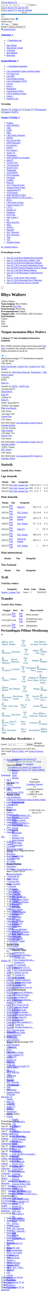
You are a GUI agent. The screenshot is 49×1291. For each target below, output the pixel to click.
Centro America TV (20, 1201)
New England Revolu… (24, 960)
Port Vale (17, 306)
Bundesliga (17, 833)
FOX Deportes (18, 1171)
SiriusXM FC (7, 391)
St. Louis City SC (21, 1005)
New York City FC (22, 967)
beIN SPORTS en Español (18, 158)
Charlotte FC (19, 962)
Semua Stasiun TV (15, 1243)
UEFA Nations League (16, 93)
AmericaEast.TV (19, 1186)
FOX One (16, 1211)
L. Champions (13, 1255)
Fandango (16, 1209)
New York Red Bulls (23, 970)
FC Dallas (18, 1002)
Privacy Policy (18, 751)
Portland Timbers (21, 1012)
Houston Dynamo (21, 995)
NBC (14, 1129)
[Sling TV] (17, 109)
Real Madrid (17, 909)
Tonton (4, 319)
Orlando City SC (21, 972)
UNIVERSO (17, 1169)
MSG (14, 1221)
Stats (3, 321)
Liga (8, 789)
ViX (14, 1236)
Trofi (3, 324)
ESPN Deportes (19, 1139)
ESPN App (24, 386)
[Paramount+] (40, 109)
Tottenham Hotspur (20, 902)
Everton (15, 904)
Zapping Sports (18, 1238)
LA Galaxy (19, 1019)
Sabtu (14, 775)
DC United (19, 977)
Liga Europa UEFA (20, 818)
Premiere (16, 1226)
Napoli (15, 922)
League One (22, 366)
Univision (16, 1174)
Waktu (15, 24)
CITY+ (15, 1204)
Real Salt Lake (20, 1010)
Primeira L (11, 1285)
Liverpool (16, 894)
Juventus (15, 914)
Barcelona (16, 907)
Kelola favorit (9, 29)
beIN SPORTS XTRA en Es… (20, 197)
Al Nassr (16, 939)
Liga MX (16, 858)
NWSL (15, 804)
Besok (14, 773)
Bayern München (19, 929)
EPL (8, 1272)
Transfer (4, 326)
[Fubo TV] (6, 109)
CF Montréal (20, 985)
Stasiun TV (11, 1036)
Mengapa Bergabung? (39, 744)
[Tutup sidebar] (2, 287)
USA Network (18, 1161)
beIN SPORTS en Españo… (24, 1154)
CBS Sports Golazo (20, 1199)
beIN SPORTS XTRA (22, 1191)
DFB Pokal (17, 843)
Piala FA (5, 383)
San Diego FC (21, 1017)
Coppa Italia (17, 845)
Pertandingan (12, 759)
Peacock (15, 1179)
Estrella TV (17, 1206)
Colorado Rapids (21, 1007)
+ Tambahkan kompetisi (17, 66)
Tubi (14, 1233)
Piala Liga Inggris (8, 366)
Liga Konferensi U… (21, 823)
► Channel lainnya (9, 247)
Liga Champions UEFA (17, 81)
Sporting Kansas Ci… (24, 1027)
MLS (9, 1267)
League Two (34, 366)
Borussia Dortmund (20, 932)
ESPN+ (15, 1144)
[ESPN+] (14, 112)
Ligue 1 (15, 835)
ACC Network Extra (21, 1181)
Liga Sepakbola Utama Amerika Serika (29, 799)
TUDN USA (17, 1159)
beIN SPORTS (18, 1122)
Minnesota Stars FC (23, 1014)
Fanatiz (15, 1119)
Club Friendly (7, 430)
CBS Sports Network (21, 1131)
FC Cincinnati (20, 965)
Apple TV (16, 1149)
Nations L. (11, 1260)
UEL (9, 1257)
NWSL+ (15, 1223)
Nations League (19, 820)
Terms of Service (36, 751)
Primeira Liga (18, 838)
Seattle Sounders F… (24, 1022)
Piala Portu (11, 1287)
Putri (9, 1250)
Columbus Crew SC (23, 987)
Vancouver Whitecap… (24, 992)
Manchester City (19, 897)
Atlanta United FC (23, 980)
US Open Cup (18, 802)
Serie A (15, 830)
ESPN (14, 1127)
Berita (9, 1248)
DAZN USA (17, 1164)
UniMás (15, 1176)
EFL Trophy (6, 449)
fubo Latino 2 (18, 1214)
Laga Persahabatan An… (22, 869)
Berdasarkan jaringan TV (12, 358)
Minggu (15, 778)
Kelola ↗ (9, 35)
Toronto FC (20, 975)
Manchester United (20, 899)
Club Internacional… (23, 955)
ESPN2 (15, 1134)
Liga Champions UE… (22, 815)
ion (13, 1216)
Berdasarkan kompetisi (33, 358)
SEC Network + (19, 1231)
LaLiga (15, 828)
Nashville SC (19, 952)
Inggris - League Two (10, 592)
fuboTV (15, 1156)
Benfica (15, 924)
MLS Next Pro (18, 1219)
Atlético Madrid (19, 912)
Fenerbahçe (17, 937)
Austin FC (19, 1024)
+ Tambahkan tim (14, 40)
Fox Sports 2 (17, 1146)
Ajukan (30, 744)
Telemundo (17, 1166)
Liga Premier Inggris (15, 78)
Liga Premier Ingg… (21, 825)
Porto (14, 927)
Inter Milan (17, 917)
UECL (9, 1262)
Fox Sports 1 (17, 1141)
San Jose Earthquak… (23, 1000)
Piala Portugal (18, 840)
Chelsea (15, 892)
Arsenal (15, 889)
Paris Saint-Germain (20, 934)
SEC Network (18, 1228)
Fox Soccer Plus (19, 1136)
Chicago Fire (19, 957)
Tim (8, 879)
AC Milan (16, 919)
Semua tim (11, 1032)
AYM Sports (17, 1189)
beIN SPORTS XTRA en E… (25, 1194)
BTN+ (15, 1196)
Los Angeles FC (21, 997)
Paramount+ (17, 1151)
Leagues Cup (17, 856)
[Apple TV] (28, 109)
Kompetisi (5, 61)
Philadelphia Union (23, 982)
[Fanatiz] (5, 112)
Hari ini (15, 770)
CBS (14, 1124)
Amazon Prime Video (21, 1184)
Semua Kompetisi (14, 874)
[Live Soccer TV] (9, 2)
